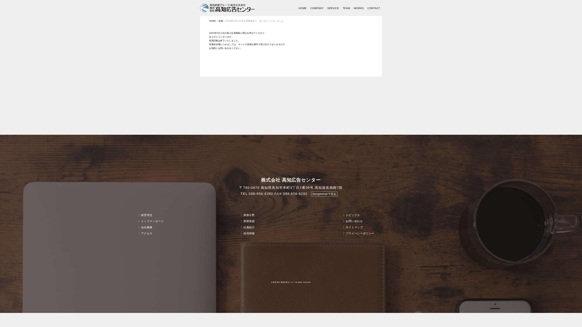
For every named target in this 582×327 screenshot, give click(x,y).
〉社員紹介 (248, 227)
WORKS (359, 8)
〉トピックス (351, 215)
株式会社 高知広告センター (284, 282)
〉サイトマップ (353, 227)
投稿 (221, 21)
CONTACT (373, 8)
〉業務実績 (248, 221)
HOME (303, 8)
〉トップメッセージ (151, 221)
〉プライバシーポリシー (358, 233)
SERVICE (333, 8)
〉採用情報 (248, 233)
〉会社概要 (145, 227)
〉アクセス (145, 233)
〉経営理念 (145, 215)
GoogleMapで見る (324, 193)
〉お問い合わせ (353, 221)
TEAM (346, 8)
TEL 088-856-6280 (257, 194)
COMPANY (317, 8)
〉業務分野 (248, 215)
